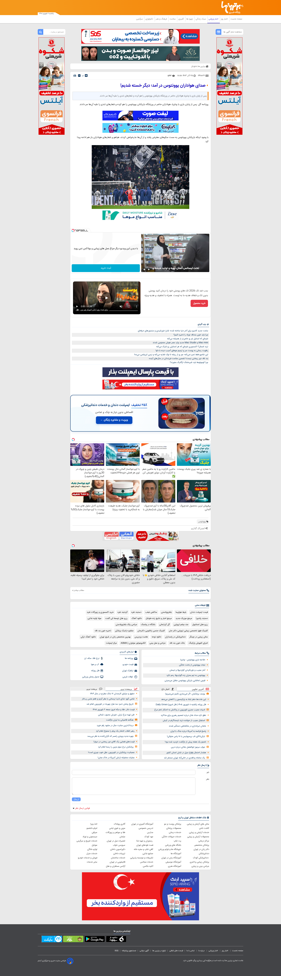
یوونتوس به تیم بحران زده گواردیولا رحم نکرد (186, 675)
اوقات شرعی (127, 677)
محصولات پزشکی (173, 828)
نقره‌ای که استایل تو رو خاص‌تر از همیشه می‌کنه (187, 338)
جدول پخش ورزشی (90, 677)
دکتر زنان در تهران (201, 849)
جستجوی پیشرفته (129, 950)
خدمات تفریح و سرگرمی (86, 841)
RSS (116, 950)
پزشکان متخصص (201, 845)
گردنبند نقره (122, 612)
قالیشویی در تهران (117, 862)
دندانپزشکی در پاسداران (175, 637)
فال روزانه (95, 670)
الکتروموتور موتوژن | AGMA (133, 643)
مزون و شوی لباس (117, 828)
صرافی (94, 832)
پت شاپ (177, 841)
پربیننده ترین (126, 689)
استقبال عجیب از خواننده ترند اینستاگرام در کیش (184, 720)
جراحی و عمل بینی (157, 643)
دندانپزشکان (204, 853)
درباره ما (201, 950)
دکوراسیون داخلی (117, 849)
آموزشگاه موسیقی (173, 862)
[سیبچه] (116, 940)
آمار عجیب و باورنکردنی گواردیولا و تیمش (187, 670)
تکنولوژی (149, 19)
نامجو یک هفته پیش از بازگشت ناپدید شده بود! (185, 742)
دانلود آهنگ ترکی (88, 637)
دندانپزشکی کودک (201, 858)
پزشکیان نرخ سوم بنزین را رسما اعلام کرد (116, 747)
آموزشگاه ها (176, 853)
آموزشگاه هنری (174, 866)
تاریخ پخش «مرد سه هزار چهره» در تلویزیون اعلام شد (110, 704)
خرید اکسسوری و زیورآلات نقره (100, 612)
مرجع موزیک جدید (184, 618)
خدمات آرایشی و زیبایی (199, 832)
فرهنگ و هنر (161, 19)
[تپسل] (73, 230)
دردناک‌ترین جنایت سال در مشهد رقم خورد (115, 725)
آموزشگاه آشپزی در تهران (142, 824)
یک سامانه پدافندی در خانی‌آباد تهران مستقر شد (184, 757)
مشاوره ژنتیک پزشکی (124, 631)
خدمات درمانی (175, 832)
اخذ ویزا (93, 824)
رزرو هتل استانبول (200, 624)
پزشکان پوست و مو (172, 824)
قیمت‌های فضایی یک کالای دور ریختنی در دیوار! (114, 742)
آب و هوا (95, 664)
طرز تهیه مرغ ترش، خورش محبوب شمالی (116, 715)
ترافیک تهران (127, 670)
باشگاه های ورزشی (173, 845)
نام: (207, 772)
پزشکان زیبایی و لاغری (199, 862)
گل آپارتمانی (164, 624)
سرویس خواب (119, 845)
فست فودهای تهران (144, 845)
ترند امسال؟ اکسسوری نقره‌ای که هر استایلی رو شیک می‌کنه (182, 346)
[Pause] (144, 269)
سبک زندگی (201, 19)
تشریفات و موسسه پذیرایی (141, 858)
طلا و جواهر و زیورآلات (115, 832)
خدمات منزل (91, 853)
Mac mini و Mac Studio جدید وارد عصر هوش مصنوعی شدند (180, 342)
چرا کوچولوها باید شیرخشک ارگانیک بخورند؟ (189, 362)
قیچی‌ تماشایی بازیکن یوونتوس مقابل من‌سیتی (185, 680)
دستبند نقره (136, 612)
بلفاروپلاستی (166, 612)
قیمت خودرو (128, 664)
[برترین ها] (231, 7)
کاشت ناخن (204, 828)
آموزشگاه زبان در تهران (171, 858)
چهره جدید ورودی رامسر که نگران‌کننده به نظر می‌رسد (110, 736)
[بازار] (73, 940)
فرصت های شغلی (176, 950)
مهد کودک (148, 837)
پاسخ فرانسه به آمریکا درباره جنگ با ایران (188, 731)
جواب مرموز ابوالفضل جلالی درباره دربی (188, 747)
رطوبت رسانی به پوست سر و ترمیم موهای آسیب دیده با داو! (182, 350)
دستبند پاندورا (202, 618)
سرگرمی (139, 19)
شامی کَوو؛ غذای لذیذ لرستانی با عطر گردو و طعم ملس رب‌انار (108, 699)
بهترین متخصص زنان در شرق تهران (115, 637)
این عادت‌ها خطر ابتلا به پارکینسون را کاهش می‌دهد (183, 699)
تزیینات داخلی (119, 853)
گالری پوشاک (119, 824)
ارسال (76, 799)
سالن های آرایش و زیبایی (198, 824)
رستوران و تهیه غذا (144, 841)
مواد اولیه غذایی (94, 618)
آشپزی (181, 19)
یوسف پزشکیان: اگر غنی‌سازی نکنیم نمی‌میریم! (185, 694)
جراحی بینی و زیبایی (200, 866)
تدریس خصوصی (146, 828)
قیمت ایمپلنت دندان (199, 612)
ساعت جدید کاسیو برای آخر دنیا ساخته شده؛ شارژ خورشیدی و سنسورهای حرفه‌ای (173, 330)
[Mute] (149, 269)
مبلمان (122, 837)
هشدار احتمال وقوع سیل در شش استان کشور (186, 752)
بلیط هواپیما (181, 612)
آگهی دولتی (144, 950)
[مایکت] (52, 940)
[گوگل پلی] (95, 940)
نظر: (207, 779)
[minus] (79, 75)
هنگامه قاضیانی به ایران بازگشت (120, 720)
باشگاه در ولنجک (148, 624)
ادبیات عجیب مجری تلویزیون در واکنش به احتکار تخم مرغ (179, 709)
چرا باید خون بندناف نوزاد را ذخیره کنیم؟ (191, 334)
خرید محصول (199, 303)
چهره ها (190, 19)
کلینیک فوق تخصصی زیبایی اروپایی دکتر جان (188, 631)
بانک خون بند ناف (177, 643)
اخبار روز (224, 19)
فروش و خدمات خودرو (87, 858)
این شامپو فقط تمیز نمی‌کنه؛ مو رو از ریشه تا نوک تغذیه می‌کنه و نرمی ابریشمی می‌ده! (171, 354)
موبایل (94, 845)
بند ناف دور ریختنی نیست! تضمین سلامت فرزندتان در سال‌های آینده (178, 358)
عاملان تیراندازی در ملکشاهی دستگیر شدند (187, 726)
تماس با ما (191, 950)
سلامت (173, 19)
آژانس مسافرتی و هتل (115, 866)
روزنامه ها (129, 658)
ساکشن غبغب (151, 612)
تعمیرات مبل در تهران (116, 841)
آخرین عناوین (198, 689)
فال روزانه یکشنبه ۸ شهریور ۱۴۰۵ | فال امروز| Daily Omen (181, 704)
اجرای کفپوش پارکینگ (198, 643)
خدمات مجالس (146, 862)
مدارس (150, 832)
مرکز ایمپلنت (111, 643)
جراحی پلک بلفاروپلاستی (126, 624)
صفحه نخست (236, 19)
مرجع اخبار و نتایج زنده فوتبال (159, 618)
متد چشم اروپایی (181, 624)
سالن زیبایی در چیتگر (198, 637)
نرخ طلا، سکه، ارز (91, 658)
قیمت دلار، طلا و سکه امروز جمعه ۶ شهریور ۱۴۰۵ (113, 709)
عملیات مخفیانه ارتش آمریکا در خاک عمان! (116, 757)
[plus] (86, 75)
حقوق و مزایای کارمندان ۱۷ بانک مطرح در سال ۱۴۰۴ (112, 694)
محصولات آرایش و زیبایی (198, 837)
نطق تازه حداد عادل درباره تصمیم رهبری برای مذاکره (183, 715)
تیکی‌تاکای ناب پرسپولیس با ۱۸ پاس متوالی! (186, 736)
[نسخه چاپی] (75, 75)
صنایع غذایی (147, 853)
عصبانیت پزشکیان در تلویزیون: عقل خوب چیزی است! (111, 752)
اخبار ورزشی (213, 19)
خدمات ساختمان (118, 858)
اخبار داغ (165, 689)
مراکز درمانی (203, 841)
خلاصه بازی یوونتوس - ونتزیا (192, 659)
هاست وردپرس (141, 637)
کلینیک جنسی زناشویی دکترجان (151, 631)
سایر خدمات (92, 862)
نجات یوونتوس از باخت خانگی (192, 665)
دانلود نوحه (156, 637)
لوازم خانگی (92, 849)
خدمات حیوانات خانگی (171, 837)
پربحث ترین (91, 689)
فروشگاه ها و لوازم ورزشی (169, 849)
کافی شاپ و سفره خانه (143, 849)
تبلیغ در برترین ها (159, 950)
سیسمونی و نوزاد (90, 837)
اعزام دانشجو (92, 828)
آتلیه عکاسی (148, 866)
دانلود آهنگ (136, 618)
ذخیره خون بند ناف (103, 631)
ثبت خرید (106, 268)
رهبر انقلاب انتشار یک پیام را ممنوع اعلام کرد (115, 731)
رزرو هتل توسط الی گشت (116, 618)
